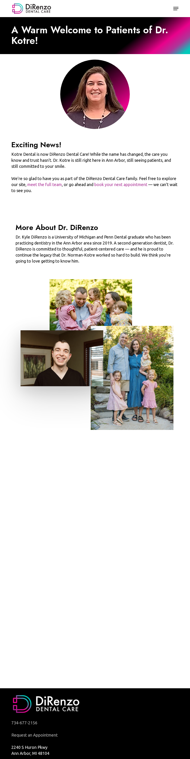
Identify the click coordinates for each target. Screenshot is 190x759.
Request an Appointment (34, 735)
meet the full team (44, 184)
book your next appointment (120, 184)
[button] (175, 8)
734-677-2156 (24, 722)
